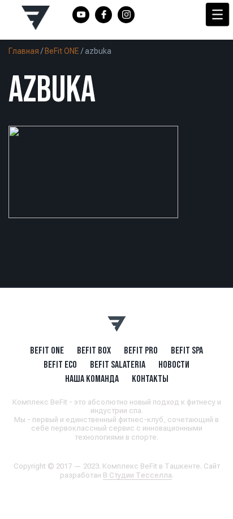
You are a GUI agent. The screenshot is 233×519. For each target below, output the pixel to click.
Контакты (150, 378)
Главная (23, 51)
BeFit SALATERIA (117, 364)
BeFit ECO (60, 364)
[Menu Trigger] (217, 14)
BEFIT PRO (141, 350)
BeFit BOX (94, 350)
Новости (173, 364)
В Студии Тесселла (137, 475)
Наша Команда (92, 378)
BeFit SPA (187, 350)
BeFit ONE (62, 51)
